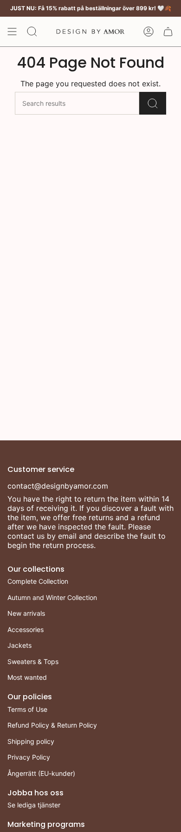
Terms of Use (27, 709)
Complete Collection (37, 581)
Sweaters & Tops (32, 661)
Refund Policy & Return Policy (52, 725)
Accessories (25, 629)
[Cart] (168, 31)
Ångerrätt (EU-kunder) (41, 773)
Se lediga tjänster (33, 805)
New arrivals (26, 613)
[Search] (152, 103)
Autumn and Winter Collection (52, 597)
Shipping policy (30, 741)
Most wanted (27, 677)
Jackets (19, 645)
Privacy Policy (28, 757)
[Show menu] (12, 31)
